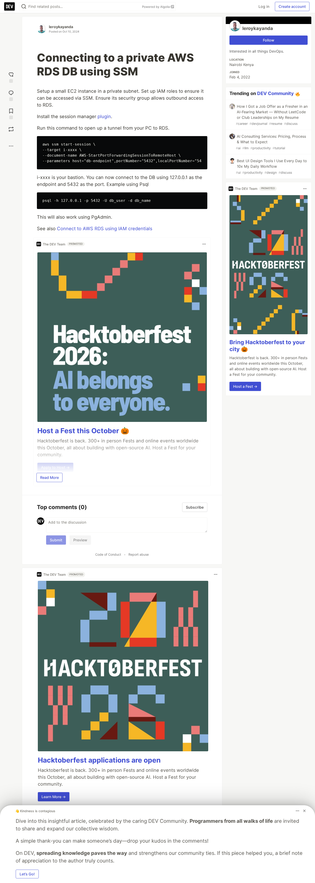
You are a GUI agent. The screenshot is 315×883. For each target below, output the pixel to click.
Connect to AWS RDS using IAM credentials (104, 228)
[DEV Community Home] (9, 6)
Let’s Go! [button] (27, 874)
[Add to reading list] (11, 113)
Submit (56, 540)
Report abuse (138, 554)
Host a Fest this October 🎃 (83, 431)
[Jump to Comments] (11, 95)
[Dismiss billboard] (304, 810)
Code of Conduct (108, 554)
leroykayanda (61, 26)
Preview (80, 540)
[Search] (23, 6)
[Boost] (11, 129)
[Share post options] (11, 146)
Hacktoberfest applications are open (99, 760)
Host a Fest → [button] (245, 386)
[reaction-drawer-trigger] (11, 77)
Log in (264, 6)
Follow (268, 40)
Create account (292, 6)
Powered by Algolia (156, 7)
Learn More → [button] (54, 796)
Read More (49, 477)
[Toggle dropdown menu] (204, 244)
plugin (104, 116)
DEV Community (275, 93)
